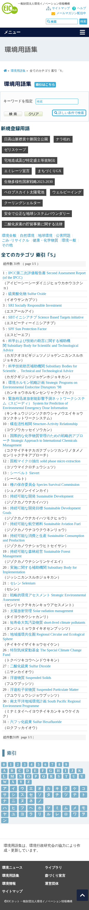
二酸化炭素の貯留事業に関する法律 (33, 224)
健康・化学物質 (45, 240)
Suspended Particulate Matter (44, 690)
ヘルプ (81, 8)
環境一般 (69, 240)
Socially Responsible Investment (35, 305)
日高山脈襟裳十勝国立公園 (26, 139)
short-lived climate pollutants (47, 622)
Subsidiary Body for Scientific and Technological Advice (40, 345)
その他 (7, 245)
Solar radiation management (41, 611)
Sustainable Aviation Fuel (45, 524)
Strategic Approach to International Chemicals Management (43, 440)
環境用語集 (18, 70)
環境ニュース (12, 867)
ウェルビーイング (66, 192)
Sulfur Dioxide (30, 666)
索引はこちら (45, 84)
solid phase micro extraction (45, 461)
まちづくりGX (49, 171)
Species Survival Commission (44, 485)
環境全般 (9, 235)
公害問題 (63, 235)
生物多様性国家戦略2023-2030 (28, 182)
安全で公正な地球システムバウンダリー (37, 214)
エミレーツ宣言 (17, 171)
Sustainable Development (41, 496)
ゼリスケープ (15, 150)
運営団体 (52, 883)
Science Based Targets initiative (46, 317)
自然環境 (27, 235)
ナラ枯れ (63, 139)
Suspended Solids (30, 678)
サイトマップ (61, 8)
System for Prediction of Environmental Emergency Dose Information (44, 403)
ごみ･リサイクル (15, 240)
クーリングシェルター (22, 203)
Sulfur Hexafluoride (36, 722)
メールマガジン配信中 (71, 13)
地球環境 (45, 235)
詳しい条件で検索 (71, 113)
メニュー (12, 32)
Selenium (22, 583)
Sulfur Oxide (27, 294)
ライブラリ (53, 867)
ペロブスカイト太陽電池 (24, 192)
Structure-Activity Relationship (44, 424)
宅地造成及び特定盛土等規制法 (29, 160)
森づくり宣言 (55, 875)
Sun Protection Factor (27, 329)
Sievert (24, 473)
